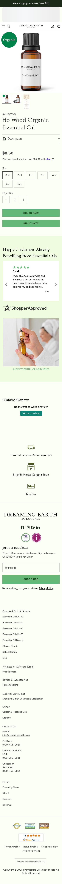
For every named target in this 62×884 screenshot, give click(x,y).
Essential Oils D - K (12, 622)
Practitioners (9, 671)
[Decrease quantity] (6, 199)
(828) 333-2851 (11, 757)
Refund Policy (30, 846)
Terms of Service (31, 850)
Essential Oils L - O (12, 628)
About (5, 793)
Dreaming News (10, 787)
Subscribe (31, 579)
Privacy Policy (46, 588)
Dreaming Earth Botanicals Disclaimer (22, 698)
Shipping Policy (49, 846)
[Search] (10, 26)
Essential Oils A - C (12, 616)
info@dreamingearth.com (16, 735)
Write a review (31, 413)
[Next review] (55, 284)
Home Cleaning (10, 684)
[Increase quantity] (23, 199)
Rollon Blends (9, 651)
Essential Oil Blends (12, 640)
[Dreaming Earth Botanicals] (31, 26)
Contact (6, 799)
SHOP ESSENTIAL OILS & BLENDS (31, 369)
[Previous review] (6, 284)
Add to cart (31, 213)
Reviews (6, 804)
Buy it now (31, 223)
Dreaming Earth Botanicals (40, 869)
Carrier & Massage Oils (14, 711)
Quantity (7, 193)
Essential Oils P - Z (12, 634)
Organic (6, 717)
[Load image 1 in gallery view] (31, 62)
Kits (4, 657)
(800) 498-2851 (11, 744)
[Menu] (3, 26)
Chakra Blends (10, 646)
